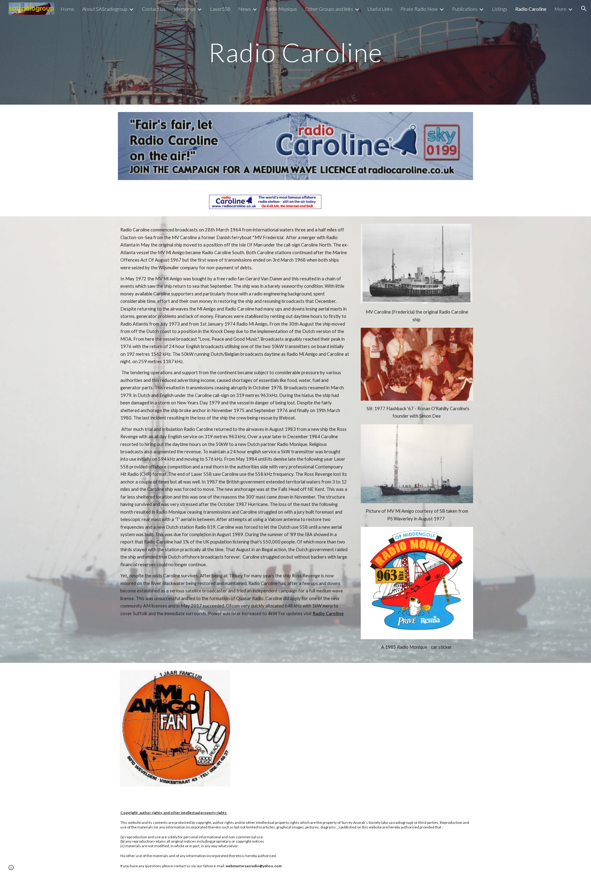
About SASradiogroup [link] (104, 9)
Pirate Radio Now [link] (419, 9)
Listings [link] (499, 9)
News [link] (244, 9)
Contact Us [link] (154, 9)
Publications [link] (464, 9)
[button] (11, 867)
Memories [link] (184, 9)
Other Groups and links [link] (329, 9)
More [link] (560, 9)
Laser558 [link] (220, 9)
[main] (295, 52)
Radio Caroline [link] (530, 9)
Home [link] (67, 9)
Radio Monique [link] (281, 9)
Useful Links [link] (380, 9)
